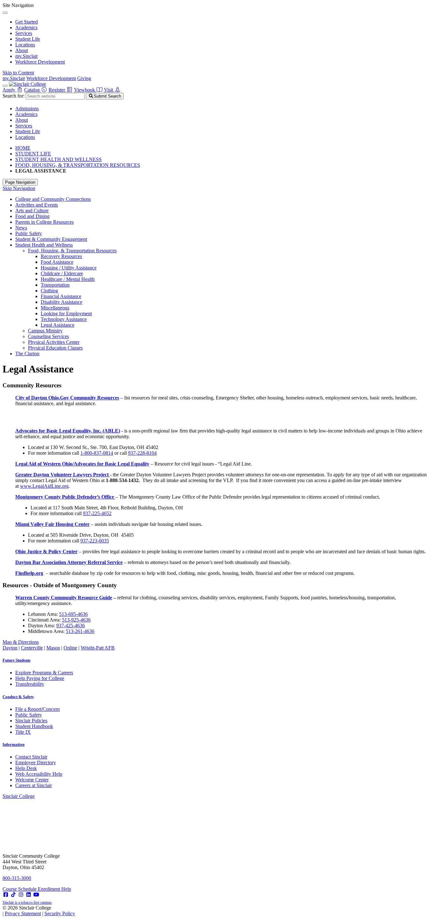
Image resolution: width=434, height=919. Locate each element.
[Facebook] (6, 894)
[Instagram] (21, 894)
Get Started (26, 21)
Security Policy (59, 913)
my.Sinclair (26, 56)
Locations (25, 44)
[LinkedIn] (28, 894)
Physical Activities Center (53, 342)
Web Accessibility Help (38, 774)
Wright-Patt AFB (98, 647)
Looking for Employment (66, 313)
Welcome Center (32, 779)
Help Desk (26, 768)
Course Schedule (20, 889)
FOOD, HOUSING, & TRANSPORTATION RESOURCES (77, 165)
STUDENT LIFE (33, 153)
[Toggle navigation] (5, 86)
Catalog (32, 89)
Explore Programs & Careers (44, 672)
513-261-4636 (80, 631)
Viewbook (85, 89)
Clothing (49, 290)
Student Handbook (34, 726)
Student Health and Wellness (44, 245)
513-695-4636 (73, 614)
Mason (53, 647)
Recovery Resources (61, 256)
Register (57, 89)
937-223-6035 (94, 540)
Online (70, 647)
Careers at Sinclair (33, 785)
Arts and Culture (32, 210)
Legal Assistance (57, 325)
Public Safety (28, 233)
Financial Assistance (61, 296)
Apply (10, 89)
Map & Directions (21, 642)
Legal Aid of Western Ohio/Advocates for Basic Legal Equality (82, 463)
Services (23, 33)
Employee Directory (35, 762)
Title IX (23, 732)
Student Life (27, 39)
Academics (26, 27)
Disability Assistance (61, 302)
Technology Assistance (64, 319)
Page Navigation (20, 182)
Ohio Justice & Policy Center (46, 551)
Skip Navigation (19, 188)
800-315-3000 (17, 878)
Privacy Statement (23, 913)
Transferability (29, 684)
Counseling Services (48, 336)
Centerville (32, 647)
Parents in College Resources (44, 222)
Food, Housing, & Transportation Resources (72, 250)
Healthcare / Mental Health (68, 279)
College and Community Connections (53, 199)
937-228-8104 (142, 453)
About (21, 50)
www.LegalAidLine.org (44, 486)
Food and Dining (32, 216)
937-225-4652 (97, 513)
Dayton (10, 647)
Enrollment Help (54, 889)
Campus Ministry (45, 330)
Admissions (27, 108)
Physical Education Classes (55, 348)
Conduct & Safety (18, 696)
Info (13, 744)
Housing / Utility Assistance (69, 267)
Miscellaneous (55, 307)
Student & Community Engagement (51, 239)
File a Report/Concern (37, 709)
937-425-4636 (70, 625)
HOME (23, 148)
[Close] (5, 13)
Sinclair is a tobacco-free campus (27, 902)
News (21, 227)
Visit (109, 89)
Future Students (17, 660)
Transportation (55, 285)
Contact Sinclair (31, 756)
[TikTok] (13, 894)
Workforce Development (40, 62)
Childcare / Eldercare (62, 273)
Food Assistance (57, 262)
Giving (84, 78)
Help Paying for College (39, 678)
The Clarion (27, 353)
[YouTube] (36, 894)
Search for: (13, 96)
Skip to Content (18, 72)
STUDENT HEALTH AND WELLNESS (58, 159)
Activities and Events (36, 205)
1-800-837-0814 (96, 453)
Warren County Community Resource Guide (63, 597)
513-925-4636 (76, 620)
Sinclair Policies (31, 720)
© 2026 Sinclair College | (39, 910)
